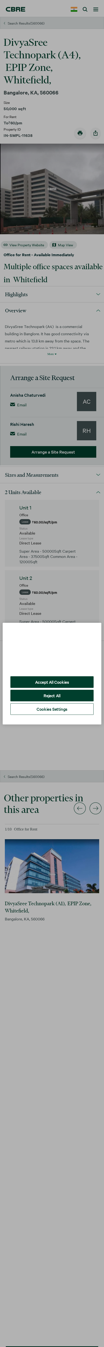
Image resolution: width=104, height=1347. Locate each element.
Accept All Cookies (52, 678)
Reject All (52, 692)
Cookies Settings (52, 705)
